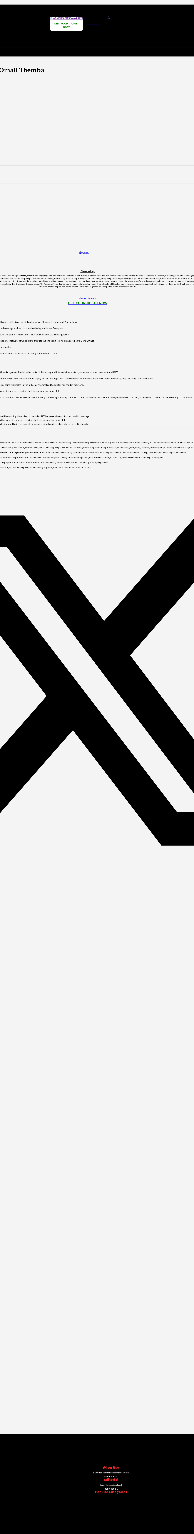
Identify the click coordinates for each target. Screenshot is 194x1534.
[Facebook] (90, 22)
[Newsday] (88, 258)
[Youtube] (96, 28)
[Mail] (90, 291)
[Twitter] (90, 28)
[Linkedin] (85, 291)
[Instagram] (96, 22)
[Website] (98, 291)
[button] (108, 17)
